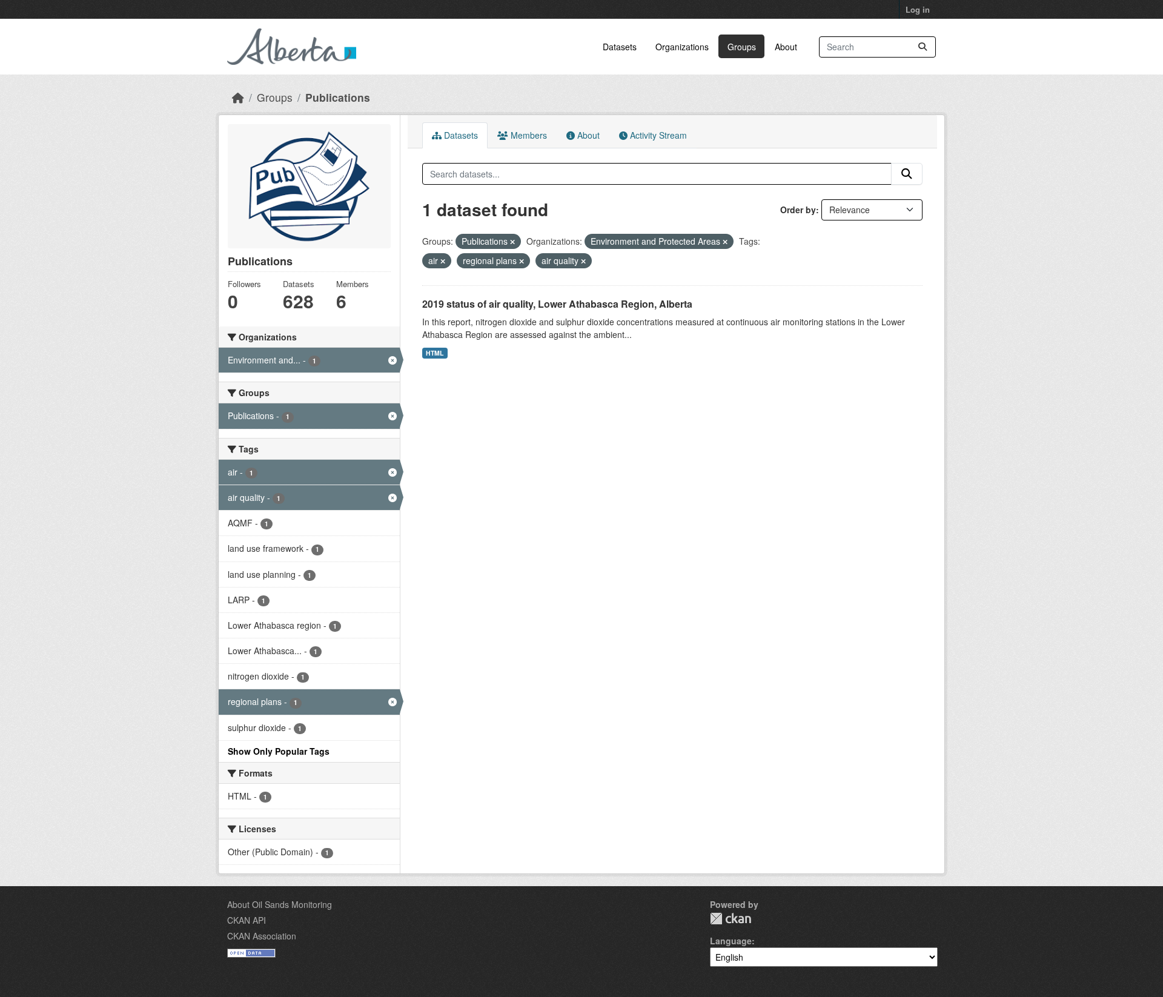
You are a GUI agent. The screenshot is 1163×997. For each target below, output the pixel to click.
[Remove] (512, 242)
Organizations (682, 47)
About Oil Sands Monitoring (279, 904)
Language (731, 941)
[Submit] (922, 47)
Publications (337, 97)
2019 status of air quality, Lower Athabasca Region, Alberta (557, 304)
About (786, 47)
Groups (741, 47)
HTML (434, 352)
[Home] (238, 97)
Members (527, 135)
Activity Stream (657, 135)
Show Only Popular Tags (279, 751)
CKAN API (246, 920)
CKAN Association (261, 936)
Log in (918, 9)
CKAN (730, 918)
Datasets (620, 47)
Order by (798, 210)
